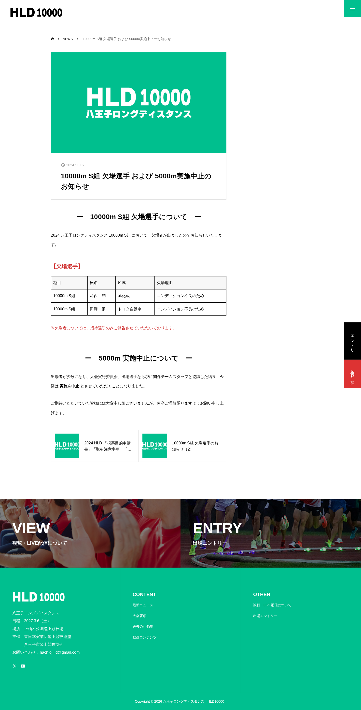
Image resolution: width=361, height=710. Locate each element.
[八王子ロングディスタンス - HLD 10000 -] (36, 12)
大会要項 (139, 616)
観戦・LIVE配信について (272, 605)
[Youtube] (22, 666)
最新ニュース (143, 605)
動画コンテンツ (145, 637)
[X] (14, 666)
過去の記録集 (143, 626)
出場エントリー (265, 616)
